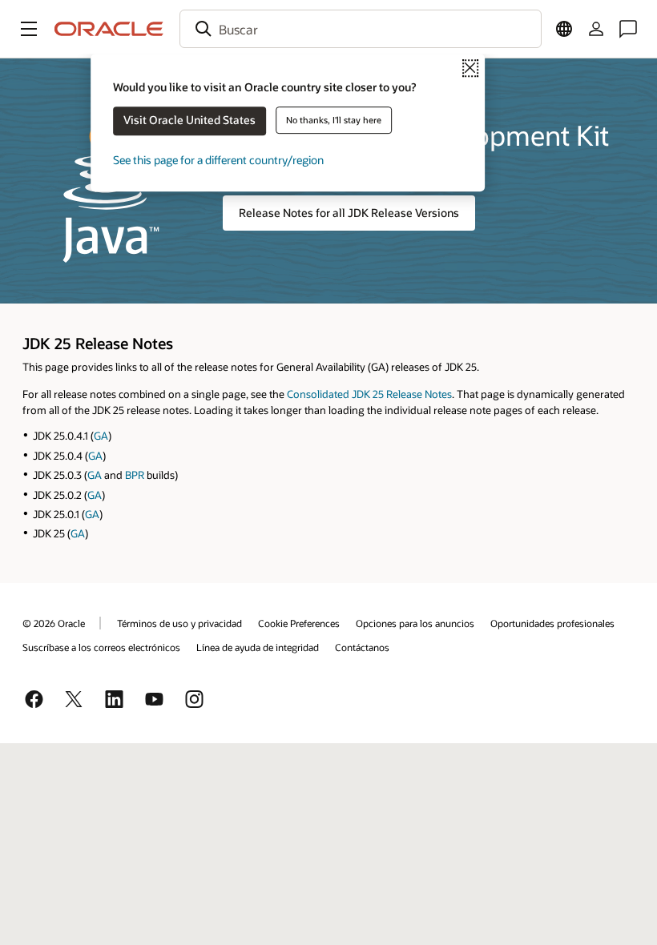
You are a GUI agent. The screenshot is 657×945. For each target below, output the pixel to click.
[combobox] (360, 29)
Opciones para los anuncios (415, 623)
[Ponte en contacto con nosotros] (628, 28)
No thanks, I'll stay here (333, 120)
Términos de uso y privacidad (179, 623)
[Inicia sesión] (596, 28)
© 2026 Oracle (53, 623)
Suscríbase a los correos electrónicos (101, 647)
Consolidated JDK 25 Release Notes (369, 393)
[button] (28, 28)
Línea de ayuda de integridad (257, 647)
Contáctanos (362, 647)
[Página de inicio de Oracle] (109, 28)
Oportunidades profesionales (552, 623)
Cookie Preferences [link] (299, 623)
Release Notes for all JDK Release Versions (349, 212)
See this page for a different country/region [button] (218, 159)
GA (101, 435)
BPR (134, 474)
